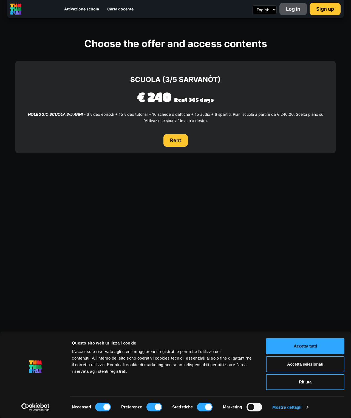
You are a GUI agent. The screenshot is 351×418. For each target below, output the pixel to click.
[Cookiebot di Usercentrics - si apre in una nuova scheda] (36, 407)
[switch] (154, 407)
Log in (293, 9)
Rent (175, 140)
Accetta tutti (305, 346)
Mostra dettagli (287, 407)
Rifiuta (305, 382)
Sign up (325, 9)
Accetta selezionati (305, 364)
